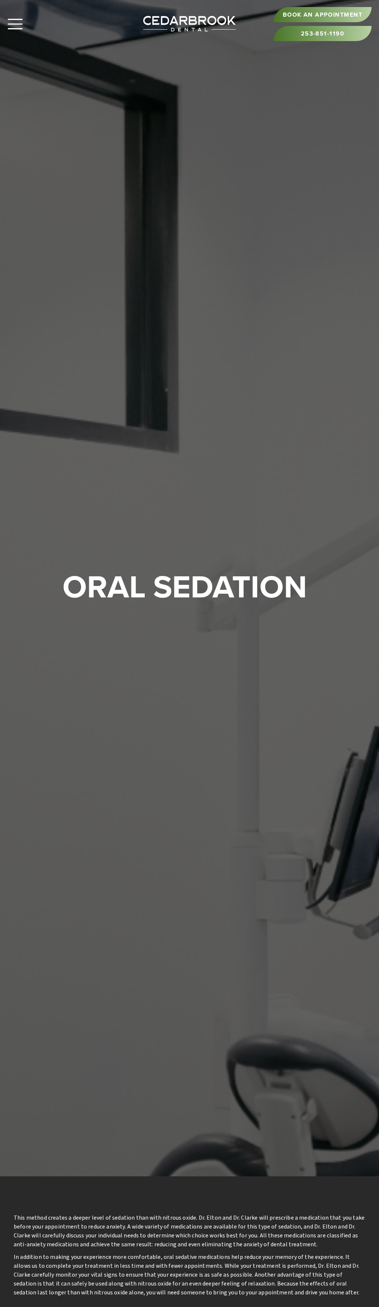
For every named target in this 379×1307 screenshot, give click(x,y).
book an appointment (322, 14)
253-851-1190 (322, 33)
